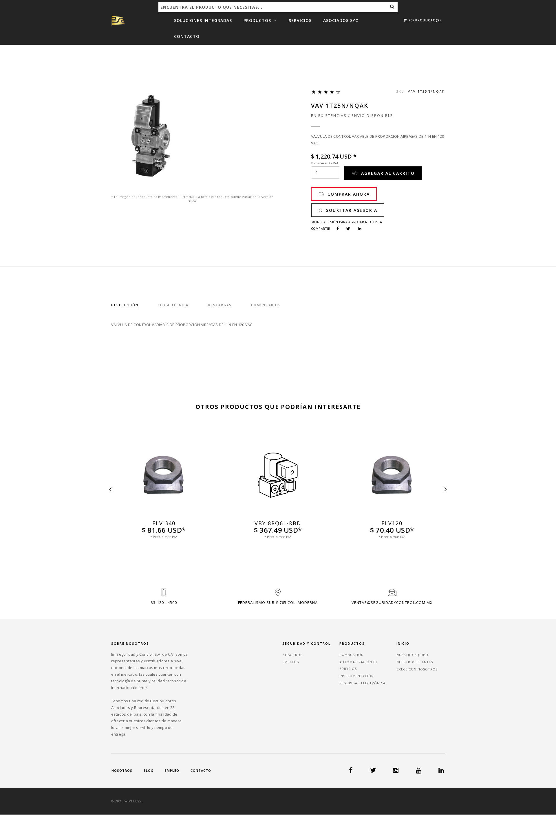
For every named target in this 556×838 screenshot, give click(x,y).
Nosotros (292, 655)
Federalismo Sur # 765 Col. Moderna (278, 602)
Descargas (220, 305)
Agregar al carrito (387, 173)
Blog (148, 770)
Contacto (187, 36)
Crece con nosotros (417, 669)
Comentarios (266, 305)
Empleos (290, 662)
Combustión (351, 655)
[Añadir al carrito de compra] (164, 514)
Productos (258, 20)
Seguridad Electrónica (362, 683)
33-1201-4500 (164, 602)
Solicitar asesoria (350, 210)
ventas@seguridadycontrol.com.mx (392, 602)
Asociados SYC (340, 20)
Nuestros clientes (414, 662)
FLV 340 (163, 523)
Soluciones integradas (203, 20)
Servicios (300, 20)
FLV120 (392, 523)
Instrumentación (356, 676)
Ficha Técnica (173, 305)
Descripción (124, 305)
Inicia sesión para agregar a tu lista (348, 222)
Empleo (172, 770)
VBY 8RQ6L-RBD (278, 523)
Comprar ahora (348, 194)
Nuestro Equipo (412, 655)
